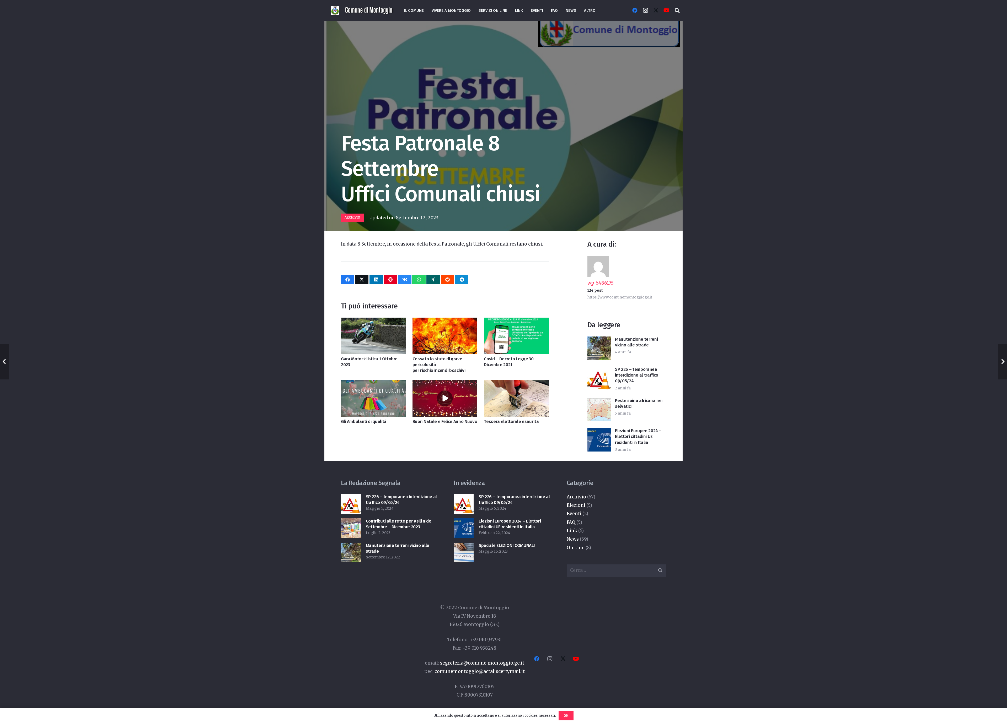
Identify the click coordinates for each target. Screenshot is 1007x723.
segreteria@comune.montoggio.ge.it (482, 663)
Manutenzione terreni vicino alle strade (636, 342)
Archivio (576, 497)
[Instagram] (645, 10)
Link (572, 531)
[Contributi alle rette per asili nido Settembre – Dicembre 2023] (351, 522)
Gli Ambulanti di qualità (364, 421)
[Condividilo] (347, 279)
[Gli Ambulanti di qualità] (373, 384)
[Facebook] (635, 10)
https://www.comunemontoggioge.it (619, 297)
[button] (677, 10)
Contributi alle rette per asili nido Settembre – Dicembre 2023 (398, 524)
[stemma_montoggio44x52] (335, 10)
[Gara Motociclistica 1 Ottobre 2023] (373, 322)
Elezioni (576, 505)
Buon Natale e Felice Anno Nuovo (445, 421)
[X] (656, 10)
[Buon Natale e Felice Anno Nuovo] (445, 384)
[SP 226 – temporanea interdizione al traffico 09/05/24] (351, 498)
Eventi (574, 514)
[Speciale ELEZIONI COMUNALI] (464, 547)
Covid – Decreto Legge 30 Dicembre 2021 (508, 361)
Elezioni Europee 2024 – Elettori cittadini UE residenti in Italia (638, 436)
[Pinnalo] (390, 279)
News (573, 539)
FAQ (571, 522)
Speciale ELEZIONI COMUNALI (507, 545)
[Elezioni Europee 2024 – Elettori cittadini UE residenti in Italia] (464, 522)
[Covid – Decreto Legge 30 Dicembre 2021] (516, 322)
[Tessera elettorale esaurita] (516, 384)
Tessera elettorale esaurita (511, 421)
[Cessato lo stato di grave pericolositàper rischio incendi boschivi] (445, 322)
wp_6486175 (600, 283)
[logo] (369, 10)
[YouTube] (666, 10)
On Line (576, 548)
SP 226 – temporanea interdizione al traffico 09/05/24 (636, 375)
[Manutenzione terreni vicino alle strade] (351, 547)
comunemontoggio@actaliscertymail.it (480, 671)
